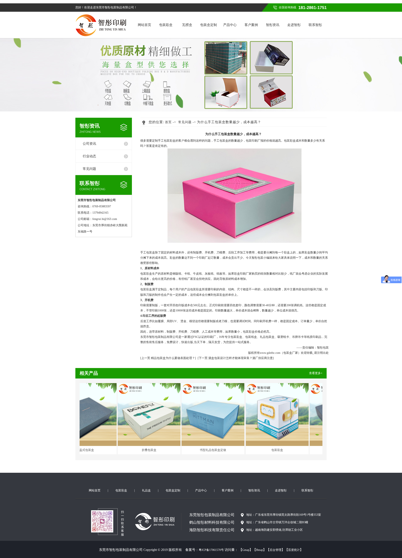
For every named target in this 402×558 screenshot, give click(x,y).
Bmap (259, 550)
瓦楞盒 (187, 25)
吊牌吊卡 (298, 336)
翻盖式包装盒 (97, 450)
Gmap (245, 550)
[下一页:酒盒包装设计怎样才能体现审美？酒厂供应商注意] (236, 358)
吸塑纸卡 (283, 336)
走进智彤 (294, 25)
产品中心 (230, 25)
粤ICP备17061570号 (211, 550)
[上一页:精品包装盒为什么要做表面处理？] (168, 358)
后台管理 (275, 550)
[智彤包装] (158, 521)
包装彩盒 (166, 25)
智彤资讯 (272, 25)
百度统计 (294, 550)
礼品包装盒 (267, 336)
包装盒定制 (208, 25)
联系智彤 (315, 25)
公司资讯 (89, 143)
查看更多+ (315, 373)
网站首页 (144, 25)
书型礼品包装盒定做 (224, 450)
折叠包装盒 (160, 450)
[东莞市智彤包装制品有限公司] (100, 25)
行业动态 (89, 156)
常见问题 (89, 168)
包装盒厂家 (290, 352)
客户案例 (251, 25)
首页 (168, 122)
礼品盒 (146, 490)
